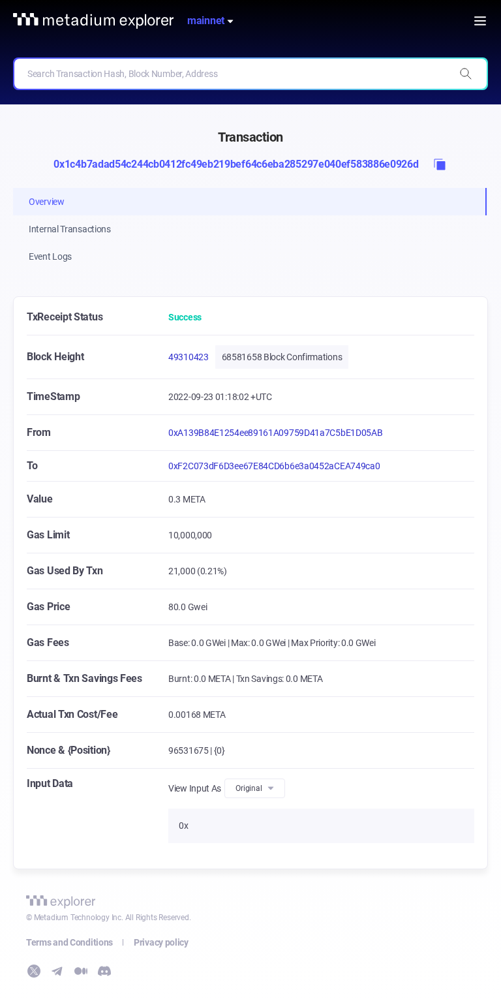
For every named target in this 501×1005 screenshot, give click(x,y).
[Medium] (81, 971)
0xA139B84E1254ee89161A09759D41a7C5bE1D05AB (275, 432)
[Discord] (104, 971)
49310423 (188, 357)
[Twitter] (34, 971)
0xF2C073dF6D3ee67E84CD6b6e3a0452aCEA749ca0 (274, 466)
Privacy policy (161, 942)
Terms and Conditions (69, 942)
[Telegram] (57, 971)
